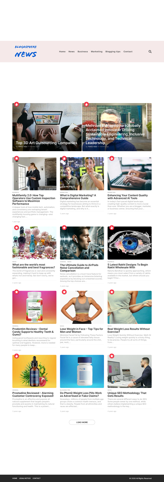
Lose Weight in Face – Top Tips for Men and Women (81, 330)
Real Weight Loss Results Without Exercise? (129, 330)
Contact (128, 51)
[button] (150, 51)
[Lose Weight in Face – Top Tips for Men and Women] (82, 307)
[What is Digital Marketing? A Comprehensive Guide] (82, 173)
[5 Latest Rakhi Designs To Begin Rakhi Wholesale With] (130, 243)
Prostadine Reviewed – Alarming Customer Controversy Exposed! (33, 394)
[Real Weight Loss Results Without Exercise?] (130, 307)
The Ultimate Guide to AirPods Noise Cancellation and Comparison (79, 267)
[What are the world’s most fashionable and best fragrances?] (34, 243)
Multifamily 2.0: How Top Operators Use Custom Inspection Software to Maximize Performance (33, 199)
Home (62, 51)
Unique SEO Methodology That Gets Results (127, 394)
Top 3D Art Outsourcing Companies (46, 143)
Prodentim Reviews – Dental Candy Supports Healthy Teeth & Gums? (33, 331)
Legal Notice (25, 478)
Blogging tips (113, 51)
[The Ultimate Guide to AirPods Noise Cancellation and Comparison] (82, 243)
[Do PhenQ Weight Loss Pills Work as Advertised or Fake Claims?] (82, 371)
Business (83, 51)
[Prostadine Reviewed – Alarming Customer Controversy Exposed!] (34, 371)
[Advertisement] (82, 20)
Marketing (97, 51)
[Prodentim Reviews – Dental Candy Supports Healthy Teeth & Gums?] (34, 307)
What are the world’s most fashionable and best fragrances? (33, 266)
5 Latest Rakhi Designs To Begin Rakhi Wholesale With (128, 266)
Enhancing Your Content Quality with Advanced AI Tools (128, 197)
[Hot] (16, 104)
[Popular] (16, 158)
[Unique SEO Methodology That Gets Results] (130, 371)
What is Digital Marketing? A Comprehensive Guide (78, 197)
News (72, 51)
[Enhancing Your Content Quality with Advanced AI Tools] (130, 173)
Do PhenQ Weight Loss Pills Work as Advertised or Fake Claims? (81, 394)
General (63, 261)
